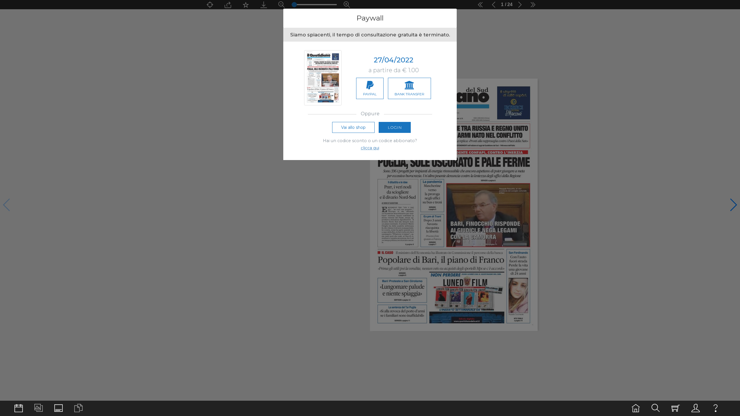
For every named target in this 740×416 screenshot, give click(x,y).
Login (395, 127)
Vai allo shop (353, 127)
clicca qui (370, 148)
